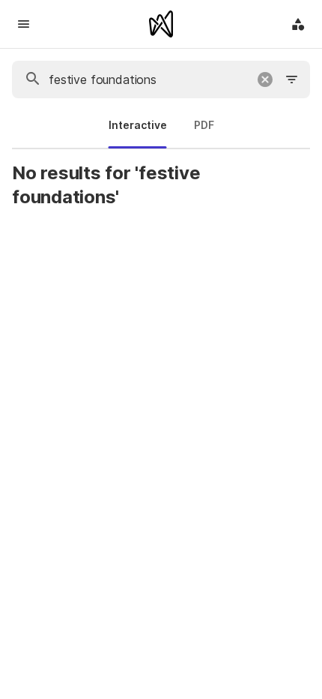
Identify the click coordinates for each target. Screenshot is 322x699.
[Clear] (265, 79)
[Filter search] (292, 80)
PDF (204, 124)
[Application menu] (298, 24)
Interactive (138, 124)
